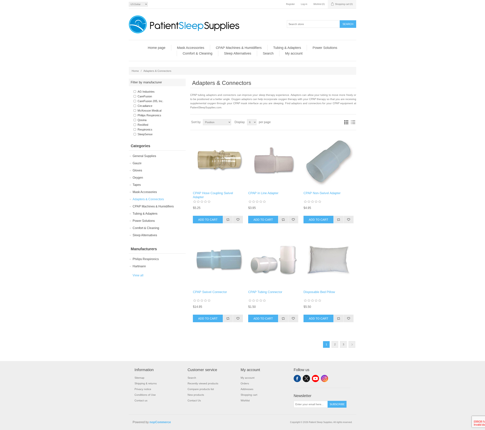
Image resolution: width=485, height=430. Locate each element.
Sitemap (139, 377)
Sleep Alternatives (237, 53)
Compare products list (201, 389)
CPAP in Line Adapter (263, 193)
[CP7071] (218, 161)
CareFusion (145, 96)
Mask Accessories (190, 48)
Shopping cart (249, 394)
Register (290, 4)
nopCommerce (160, 422)
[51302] (273, 161)
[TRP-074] (273, 259)
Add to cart (207, 219)
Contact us (141, 400)
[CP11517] (218, 259)
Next (352, 344)
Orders (245, 383)
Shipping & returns (146, 383)
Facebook (297, 378)
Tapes (137, 184)
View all (138, 275)
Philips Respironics (149, 115)
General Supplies (144, 156)
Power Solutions (325, 48)
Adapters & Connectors (148, 199)
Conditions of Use (145, 394)
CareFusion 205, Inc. (150, 101)
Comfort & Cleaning (197, 53)
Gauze (137, 163)
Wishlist (245, 400)
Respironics (145, 129)
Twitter (306, 378)
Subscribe (337, 404)
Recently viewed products (203, 383)
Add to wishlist (238, 219)
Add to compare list (228, 219)
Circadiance (145, 105)
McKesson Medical (149, 110)
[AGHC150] (328, 161)
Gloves (137, 170)
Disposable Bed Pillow (319, 292)
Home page (156, 48)
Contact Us (194, 400)
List (353, 122)
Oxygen (138, 177)
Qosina (142, 120)
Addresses (247, 389)
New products (196, 394)
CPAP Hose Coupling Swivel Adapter (213, 195)
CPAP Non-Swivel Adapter (322, 193)
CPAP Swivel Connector (210, 292)
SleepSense (145, 134)
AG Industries (146, 91)
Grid (346, 122)
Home (135, 70)
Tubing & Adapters (287, 48)
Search (348, 24)
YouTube (315, 378)
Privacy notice (143, 389)
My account (294, 53)
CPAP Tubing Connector (265, 292)
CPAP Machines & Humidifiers (239, 48)
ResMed (143, 124)
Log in (304, 4)
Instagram (324, 378)
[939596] (328, 259)
